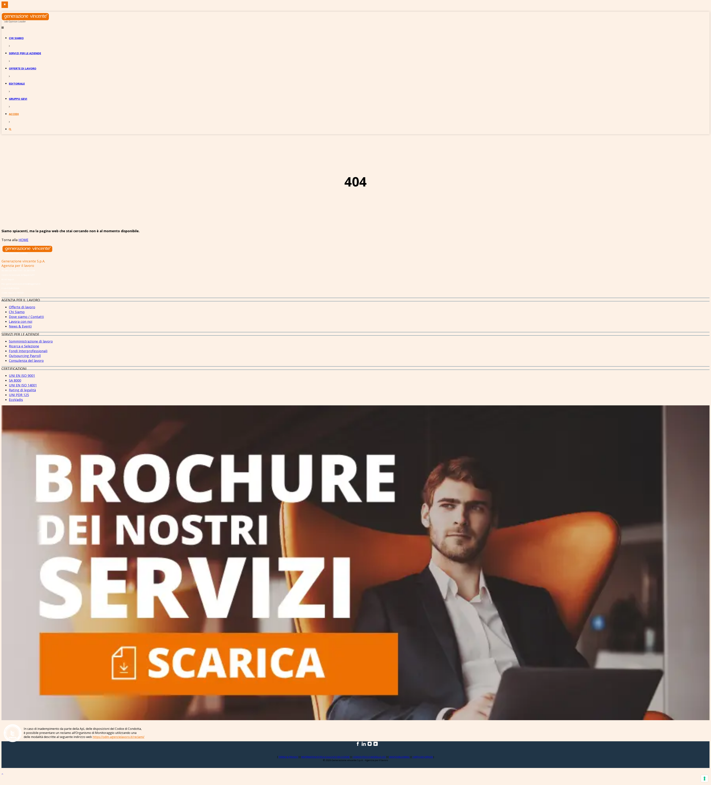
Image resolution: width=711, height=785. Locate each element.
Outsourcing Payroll (25, 356)
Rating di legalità (22, 390)
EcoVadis (16, 399)
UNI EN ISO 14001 (23, 385)
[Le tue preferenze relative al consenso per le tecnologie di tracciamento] (704, 778)
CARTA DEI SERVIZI (423, 757)
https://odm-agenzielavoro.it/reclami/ (118, 737)
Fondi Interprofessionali (28, 351)
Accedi (14, 114)
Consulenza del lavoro (26, 360)
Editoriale (17, 83)
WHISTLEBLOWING (399, 757)
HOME (23, 240)
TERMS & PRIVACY (288, 757)
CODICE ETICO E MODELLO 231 (369, 757)
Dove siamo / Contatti (26, 316)
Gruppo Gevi (18, 99)
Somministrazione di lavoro (31, 341)
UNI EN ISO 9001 (22, 375)
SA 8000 (15, 380)
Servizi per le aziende (25, 53)
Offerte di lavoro (22, 68)
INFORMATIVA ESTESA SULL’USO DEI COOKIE (325, 757)
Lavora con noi (20, 321)
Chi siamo (16, 38)
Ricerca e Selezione (24, 346)
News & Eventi (20, 326)
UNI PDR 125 (19, 395)
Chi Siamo (17, 312)
